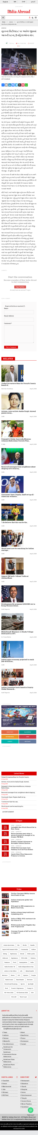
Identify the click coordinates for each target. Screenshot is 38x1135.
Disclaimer (24, 1041)
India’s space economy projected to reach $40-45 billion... (17, 660)
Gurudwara (24, 1107)
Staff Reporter (5, 609)
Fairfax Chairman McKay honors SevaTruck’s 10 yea (23, 894)
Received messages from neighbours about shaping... (18, 792)
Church (23, 1086)
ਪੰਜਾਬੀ (23, 2)
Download (18, 825)
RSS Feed (5, 1095)
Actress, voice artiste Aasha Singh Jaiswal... (15, 782)
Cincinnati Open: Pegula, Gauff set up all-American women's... (17, 495)
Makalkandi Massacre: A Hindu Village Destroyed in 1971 (17, 633)
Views (12, 825)
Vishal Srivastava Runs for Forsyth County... (15, 777)
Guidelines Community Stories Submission (9, 1054)
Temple (24, 1098)
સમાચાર (11, 22)
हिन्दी (15, 2)
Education (24, 1083)
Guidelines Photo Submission (9, 1066)
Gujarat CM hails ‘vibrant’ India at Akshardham (14, 577)
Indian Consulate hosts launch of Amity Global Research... (17, 688)
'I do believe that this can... (10, 801)
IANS (2, 416)
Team (5, 1032)
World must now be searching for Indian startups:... (17, 549)
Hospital (24, 1089)
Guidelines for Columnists (8, 1048)
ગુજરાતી (33, 2)
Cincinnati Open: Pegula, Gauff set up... (13, 797)
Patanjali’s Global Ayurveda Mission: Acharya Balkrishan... (16, 787)
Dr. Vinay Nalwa (6, 637)
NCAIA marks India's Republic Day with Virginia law (23, 925)
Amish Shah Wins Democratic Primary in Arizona (21, 855)
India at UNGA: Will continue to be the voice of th (23, 919)
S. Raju (3, 444)
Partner (6, 1038)
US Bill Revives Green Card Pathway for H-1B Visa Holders (22, 848)
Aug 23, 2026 (33, 388)
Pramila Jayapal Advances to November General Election (21, 842)
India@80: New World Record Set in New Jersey (23, 828)
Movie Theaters (26, 1104)
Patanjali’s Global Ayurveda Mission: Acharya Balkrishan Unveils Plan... (16, 440)
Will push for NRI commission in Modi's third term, (22, 907)
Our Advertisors (8, 1044)
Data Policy (24, 1035)
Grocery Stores (26, 1101)
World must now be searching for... (12, 806)
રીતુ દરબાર (11, 43)
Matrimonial (10, 736)
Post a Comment (11, 347)
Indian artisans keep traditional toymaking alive (22, 913)
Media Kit (6, 1041)
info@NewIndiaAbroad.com (12, 1029)
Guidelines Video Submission (9, 1061)
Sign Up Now (20, 287)
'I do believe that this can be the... (14, 522)
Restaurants (25, 1081)
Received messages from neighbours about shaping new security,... (18, 468)
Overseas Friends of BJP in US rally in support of (24, 932)
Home (4, 22)
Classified (27, 732)
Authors (6, 1035)
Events (10, 741)
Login (28, 290)
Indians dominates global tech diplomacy (22, 900)
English (5, 2)
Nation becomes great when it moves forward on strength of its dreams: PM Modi (23, 835)
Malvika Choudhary (7, 388)
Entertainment (26, 1095)
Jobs (27, 736)
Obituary (28, 741)
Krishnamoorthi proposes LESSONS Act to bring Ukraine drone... (18, 605)
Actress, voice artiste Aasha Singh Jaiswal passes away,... (18, 412)
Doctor (23, 1092)
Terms (23, 1038)
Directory (10, 732)
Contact (23, 1044)
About (23, 1032)
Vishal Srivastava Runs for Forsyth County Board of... (18, 384)
